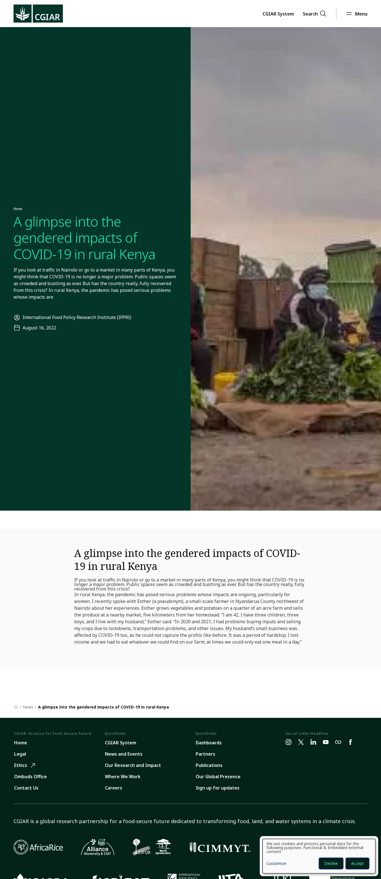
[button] (278, 13)
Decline (331, 863)
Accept (357, 863)
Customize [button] (276, 863)
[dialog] (319, 856)
